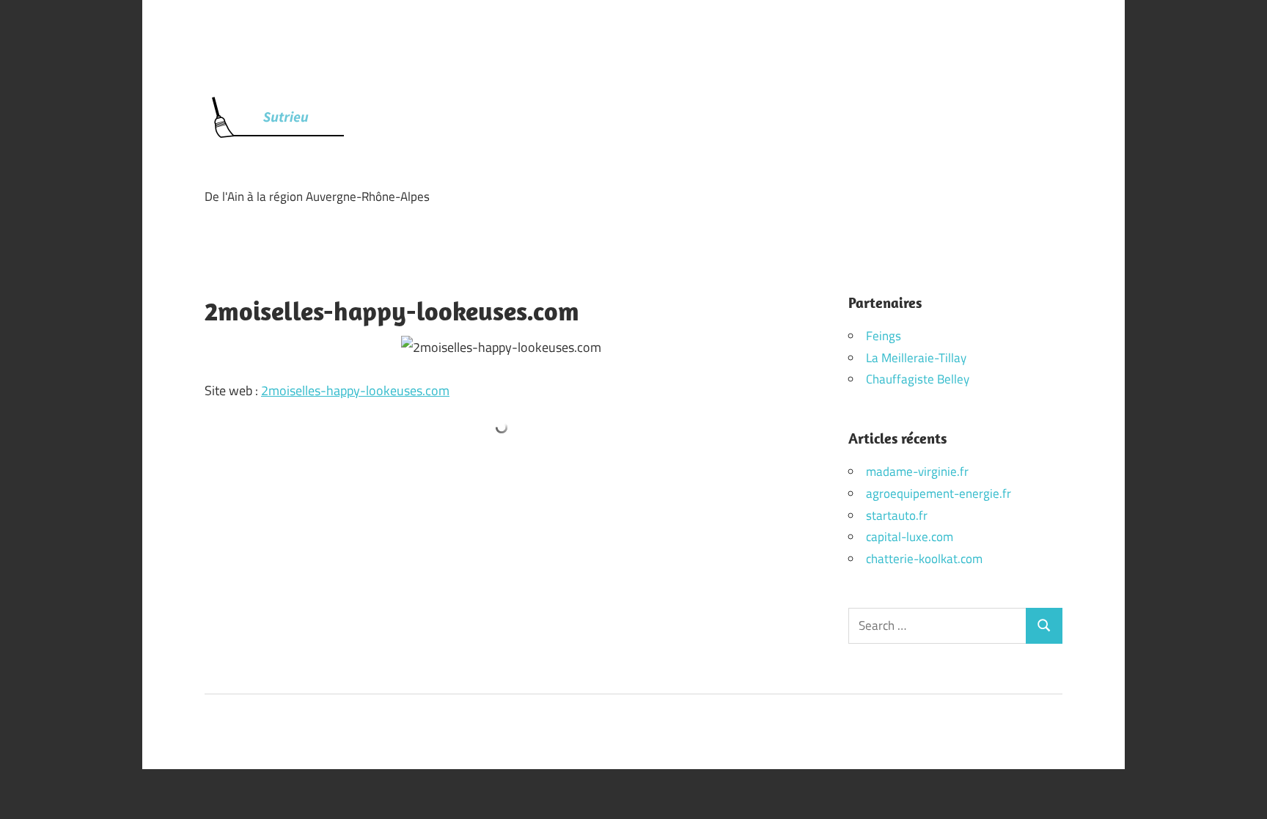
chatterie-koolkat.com (924, 558)
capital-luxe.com (909, 536)
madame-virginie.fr (917, 471)
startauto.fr (897, 515)
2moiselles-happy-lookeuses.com (355, 390)
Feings (883, 335)
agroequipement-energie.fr (938, 493)
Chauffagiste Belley (917, 379)
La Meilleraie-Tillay (916, 357)
